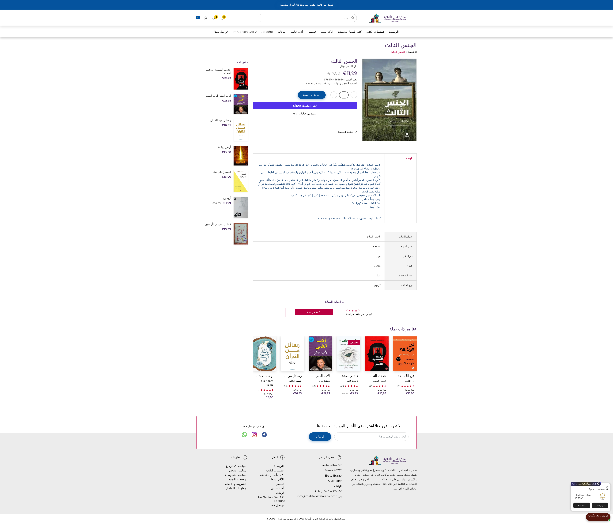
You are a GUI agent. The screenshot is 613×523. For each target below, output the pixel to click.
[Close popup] (607, 486)
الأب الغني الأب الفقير (320, 376)
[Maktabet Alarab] (393, 17)
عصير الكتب (379, 380)
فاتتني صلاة (350, 376)
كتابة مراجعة (314, 312)
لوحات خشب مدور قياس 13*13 (264, 376)
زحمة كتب (352, 380)
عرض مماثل (600, 505)
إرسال (320, 436)
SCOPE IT (272, 518)
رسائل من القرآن (583, 495)
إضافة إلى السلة (311, 94)
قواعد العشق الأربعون (218, 224)
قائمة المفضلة (345, 131)
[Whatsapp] (244, 434)
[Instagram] (254, 434)
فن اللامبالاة (406, 376)
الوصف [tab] (408, 158)
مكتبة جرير (324, 380)
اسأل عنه (581, 505)
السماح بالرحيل (222, 171)
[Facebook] (264, 434)
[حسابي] (205, 18)
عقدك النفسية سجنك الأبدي (376, 376)
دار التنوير (409, 380)
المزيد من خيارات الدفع (305, 113)
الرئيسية (412, 51)
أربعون (227, 198)
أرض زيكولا (224, 147)
